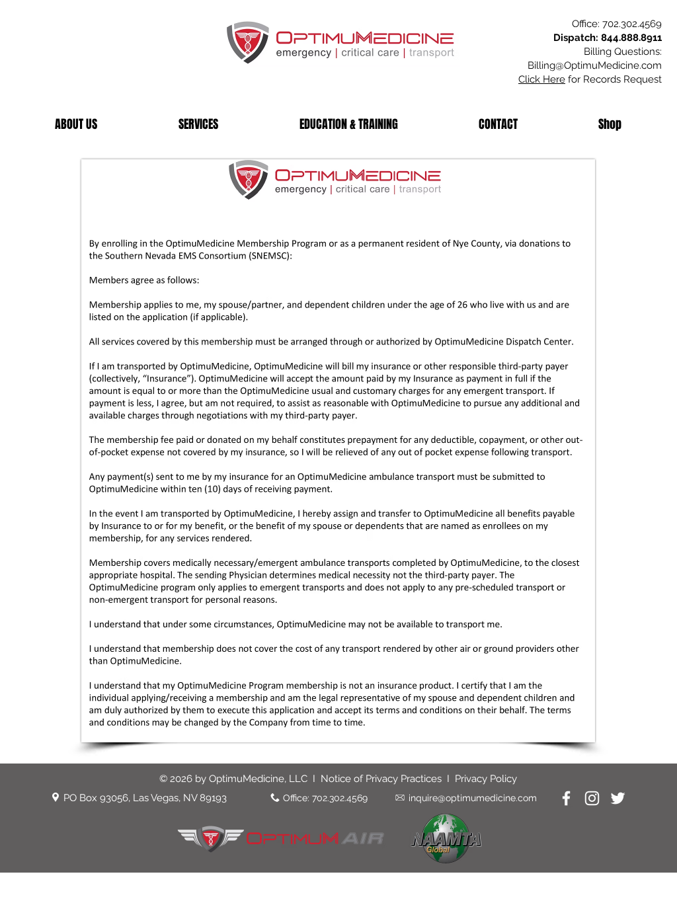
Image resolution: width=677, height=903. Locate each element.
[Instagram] (592, 798)
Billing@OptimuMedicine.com (595, 65)
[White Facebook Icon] (566, 798)
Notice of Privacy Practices (384, 779)
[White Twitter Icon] (617, 798)
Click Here (541, 79)
